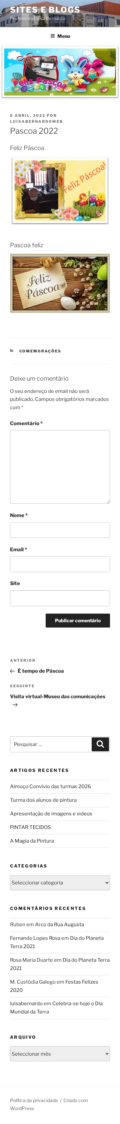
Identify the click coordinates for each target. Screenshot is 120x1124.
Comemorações (40, 351)
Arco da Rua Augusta (59, 925)
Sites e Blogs (45, 10)
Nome (19, 515)
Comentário (26, 423)
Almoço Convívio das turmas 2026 (50, 786)
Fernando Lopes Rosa (35, 938)
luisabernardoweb (36, 121)
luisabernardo (26, 1004)
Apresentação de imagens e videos (51, 814)
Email (18, 550)
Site (15, 583)
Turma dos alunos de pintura (43, 800)
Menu (63, 36)
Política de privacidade (34, 1100)
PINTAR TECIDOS (30, 827)
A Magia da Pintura (32, 841)
